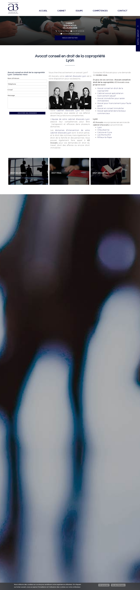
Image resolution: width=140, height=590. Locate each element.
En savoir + (28, 171)
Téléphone (12, 84)
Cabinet (61, 11)
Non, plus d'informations (118, 585)
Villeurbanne (103, 130)
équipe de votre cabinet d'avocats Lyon (71, 119)
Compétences (100, 11)
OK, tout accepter (104, 585)
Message (11, 95)
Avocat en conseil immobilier (110, 108)
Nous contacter (70, 38)
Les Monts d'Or (104, 135)
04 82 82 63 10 (63, 31)
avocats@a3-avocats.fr (70, 33)
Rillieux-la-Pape (104, 137)
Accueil (43, 11)
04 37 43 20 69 (78, 31)
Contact (122, 11)
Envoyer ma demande (27, 113)
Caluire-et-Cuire (104, 132)
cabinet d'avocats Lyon (75, 76)
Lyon (99, 127)
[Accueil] (14, 8)
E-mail (10, 90)
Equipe (79, 11)
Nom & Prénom (13, 78)
